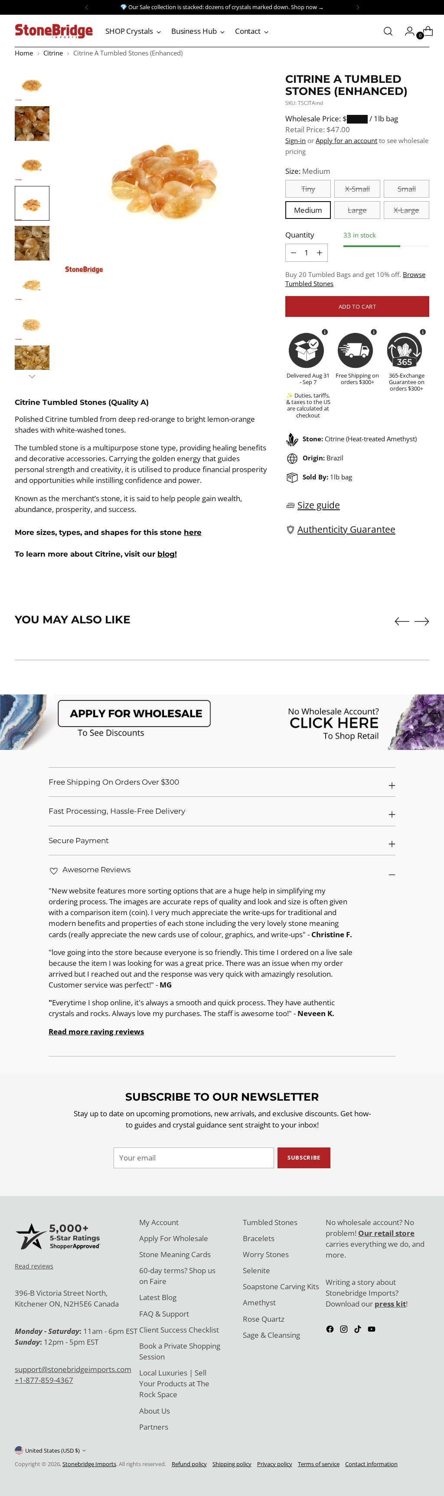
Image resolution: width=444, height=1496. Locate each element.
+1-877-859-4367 (44, 1380)
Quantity (299, 235)
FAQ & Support (164, 1314)
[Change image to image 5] (32, 243)
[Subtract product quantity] (319, 252)
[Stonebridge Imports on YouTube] (372, 1330)
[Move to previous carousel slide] (402, 621)
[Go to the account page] (406, 31)
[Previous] (86, 7)
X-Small (357, 189)
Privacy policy (274, 1464)
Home (24, 53)
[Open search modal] (388, 31)
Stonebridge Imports (89, 1464)
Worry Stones (266, 1254)
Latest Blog (157, 1297)
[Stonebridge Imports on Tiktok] (358, 1330)
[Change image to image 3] (32, 163)
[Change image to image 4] (32, 203)
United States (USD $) (52, 1450)
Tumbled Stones (270, 1222)
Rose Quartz (263, 1319)
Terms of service (319, 1464)
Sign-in (295, 140)
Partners (153, 1427)
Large (357, 210)
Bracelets (258, 1238)
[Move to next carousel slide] (422, 621)
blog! (167, 554)
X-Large (406, 210)
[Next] (357, 7)
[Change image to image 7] (32, 323)
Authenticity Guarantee (346, 529)
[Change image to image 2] (32, 123)
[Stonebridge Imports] (54, 31)
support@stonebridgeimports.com (73, 1369)
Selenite (256, 1270)
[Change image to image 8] (32, 362)
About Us (154, 1411)
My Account (159, 1222)
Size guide (318, 505)
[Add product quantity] (293, 252)
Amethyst (259, 1302)
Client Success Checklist (179, 1330)
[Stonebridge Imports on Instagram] (345, 1330)
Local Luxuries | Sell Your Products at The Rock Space (174, 1383)
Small (407, 189)
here (193, 532)
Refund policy (189, 1464)
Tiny (308, 189)
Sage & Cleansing (271, 1335)
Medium (308, 210)
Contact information (371, 1464)
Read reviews (34, 1266)
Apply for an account (346, 140)
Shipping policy (231, 1464)
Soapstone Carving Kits (281, 1286)
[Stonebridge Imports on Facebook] (331, 1330)
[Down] (32, 376)
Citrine (53, 53)
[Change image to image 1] (32, 83)
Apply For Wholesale (173, 1238)
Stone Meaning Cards (175, 1254)
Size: (307, 171)
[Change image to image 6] (32, 283)
